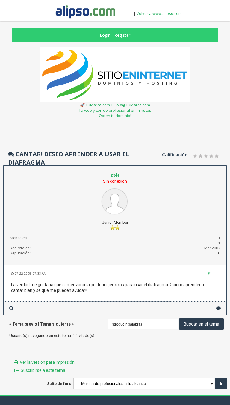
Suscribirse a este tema (43, 370)
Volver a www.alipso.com (159, 13)
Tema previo (24, 324)
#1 (210, 274)
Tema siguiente (55, 324)
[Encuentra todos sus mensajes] (11, 308)
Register (122, 35)
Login (105, 35)
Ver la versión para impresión (47, 362)
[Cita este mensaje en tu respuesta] (218, 308)
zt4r (115, 175)
